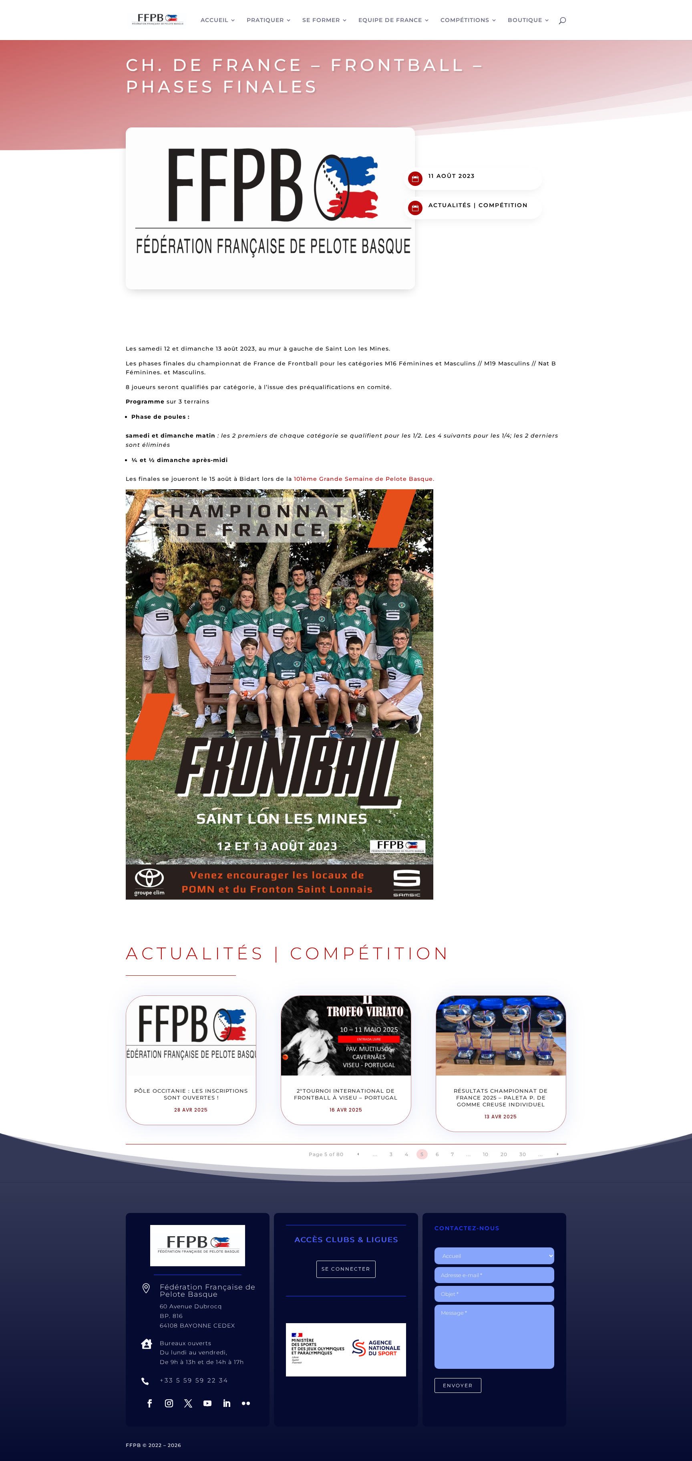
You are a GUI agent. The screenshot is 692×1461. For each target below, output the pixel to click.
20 (504, 1154)
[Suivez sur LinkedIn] (227, 1403)
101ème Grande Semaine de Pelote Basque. (364, 478)
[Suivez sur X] (188, 1403)
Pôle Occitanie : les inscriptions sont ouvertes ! (191, 1094)
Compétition (503, 205)
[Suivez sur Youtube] (207, 1403)
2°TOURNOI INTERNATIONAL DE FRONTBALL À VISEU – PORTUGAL (346, 1094)
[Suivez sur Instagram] (169, 1403)
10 (486, 1154)
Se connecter (346, 1269)
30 (522, 1154)
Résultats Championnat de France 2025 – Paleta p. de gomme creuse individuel (501, 1098)
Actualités (449, 205)
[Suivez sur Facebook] (150, 1403)
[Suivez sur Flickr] (246, 1403)
